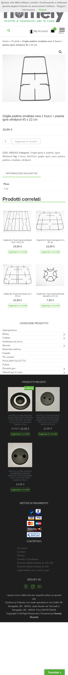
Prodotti (15, 41)
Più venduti (8, 357)
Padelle (6, 353)
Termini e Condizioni (27, 559)
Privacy (21, 555)
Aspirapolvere (9, 330)
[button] (60, 52)
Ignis (57, 152)
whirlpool (26, 160)
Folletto (6, 337)
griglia (41, 156)
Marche (6, 345)
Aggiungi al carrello (26, 141)
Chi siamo (22, 548)
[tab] (24, 173)
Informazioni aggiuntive (21, 173)
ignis (48, 156)
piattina (6, 160)
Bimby (5, 334)
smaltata (15, 160)
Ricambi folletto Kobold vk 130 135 (35, 563)
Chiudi (42, 9)
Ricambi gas (8, 368)
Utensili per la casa (12, 372)
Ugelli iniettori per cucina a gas (33, 570)
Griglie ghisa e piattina (42, 152)
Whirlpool (7, 156)
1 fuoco (22, 156)
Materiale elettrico (11, 349)
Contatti (21, 551)
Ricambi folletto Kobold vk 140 (33, 566)
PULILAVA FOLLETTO (14, 360)
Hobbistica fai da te (12, 341)
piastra (61, 156)
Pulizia (5, 364)
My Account (40, 31)
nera (54, 156)
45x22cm (32, 156)
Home (5, 41)
